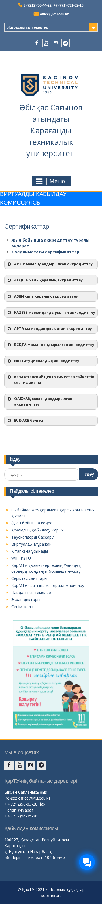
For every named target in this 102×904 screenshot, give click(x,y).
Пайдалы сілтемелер (31, 592)
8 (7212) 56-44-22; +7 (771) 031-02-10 (54, 5)
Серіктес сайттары (29, 578)
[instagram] (56, 43)
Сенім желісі (23, 606)
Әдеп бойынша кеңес (31, 523)
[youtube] (46, 43)
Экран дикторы (25, 599)
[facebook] (37, 43)
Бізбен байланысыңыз (26, 792)
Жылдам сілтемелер (27, 27)
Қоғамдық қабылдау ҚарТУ (37, 530)
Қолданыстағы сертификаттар (45, 252)
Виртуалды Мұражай (31, 544)
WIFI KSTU (21, 558)
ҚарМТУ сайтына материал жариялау (47, 585)
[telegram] (65, 43)
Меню (57, 181)
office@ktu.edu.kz (54, 14)
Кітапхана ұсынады (29, 551)
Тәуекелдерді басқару (32, 537)
